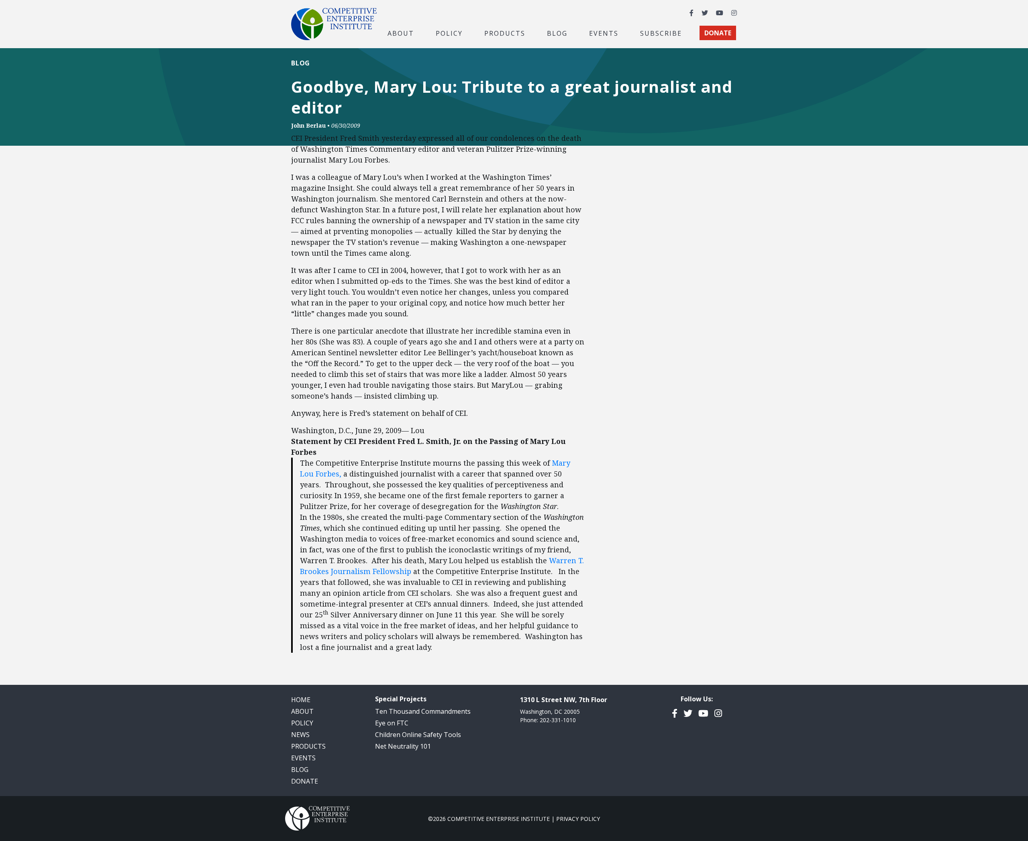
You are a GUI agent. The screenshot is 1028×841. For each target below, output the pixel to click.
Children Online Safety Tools (418, 734)
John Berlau (308, 125)
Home (300, 699)
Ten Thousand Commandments (423, 711)
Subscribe (661, 33)
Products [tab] (504, 33)
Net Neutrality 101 (403, 746)
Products (308, 746)
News (300, 734)
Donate (304, 781)
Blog (557, 33)
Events (603, 33)
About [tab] (401, 33)
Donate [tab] (717, 33)
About (302, 711)
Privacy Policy (578, 819)
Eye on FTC (391, 723)
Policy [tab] (449, 33)
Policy (302, 723)
